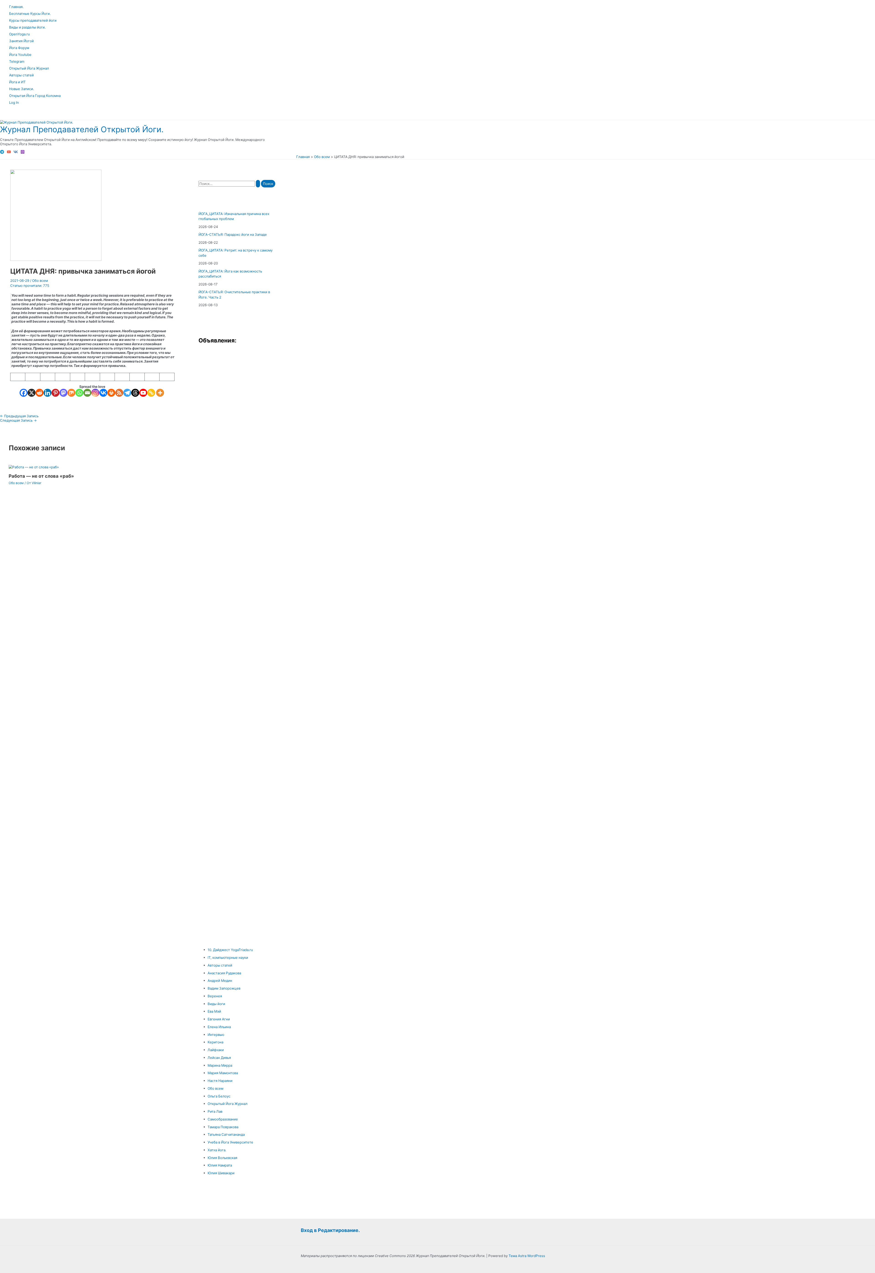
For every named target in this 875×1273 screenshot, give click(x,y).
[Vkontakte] (103, 393)
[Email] (87, 393)
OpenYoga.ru (19, 34)
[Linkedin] (47, 393)
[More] (160, 393)
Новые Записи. (21, 89)
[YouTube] (9, 152)
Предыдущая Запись (19, 416)
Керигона (215, 1042)
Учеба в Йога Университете (230, 1142)
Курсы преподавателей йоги (33, 20)
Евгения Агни (219, 1019)
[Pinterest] (55, 393)
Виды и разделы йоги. (27, 27)
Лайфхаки (216, 1050)
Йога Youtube (20, 54)
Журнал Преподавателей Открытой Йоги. (82, 129)
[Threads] (135, 393)
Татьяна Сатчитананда (226, 1134)
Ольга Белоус (219, 1096)
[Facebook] (24, 393)
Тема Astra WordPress (527, 1256)
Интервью (216, 1034)
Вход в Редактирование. (330, 1230)
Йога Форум (19, 48)
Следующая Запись (18, 420)
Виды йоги (216, 1004)
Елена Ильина (219, 1027)
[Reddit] (40, 393)
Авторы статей (21, 75)
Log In (14, 102)
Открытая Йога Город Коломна (35, 95)
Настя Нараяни (220, 1081)
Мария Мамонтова (223, 1073)
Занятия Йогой (21, 41)
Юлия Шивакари (221, 1173)
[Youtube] (143, 393)
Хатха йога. (217, 1150)
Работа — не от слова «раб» (41, 476)
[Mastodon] (63, 393)
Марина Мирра (220, 1065)
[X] (32, 393)
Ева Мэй (214, 1011)
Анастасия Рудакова (224, 973)
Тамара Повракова (223, 1127)
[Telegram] (2, 152)
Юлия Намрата (220, 1165)
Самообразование (223, 1119)
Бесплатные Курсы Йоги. (30, 13)
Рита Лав (215, 1111)
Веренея (215, 996)
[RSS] (119, 393)
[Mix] (71, 393)
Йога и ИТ (17, 82)
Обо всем (40, 280)
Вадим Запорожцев (224, 988)
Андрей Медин (220, 980)
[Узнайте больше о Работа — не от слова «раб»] (34, 467)
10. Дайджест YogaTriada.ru (230, 950)
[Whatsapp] (79, 393)
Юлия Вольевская (222, 1158)
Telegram (16, 61)
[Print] (111, 393)
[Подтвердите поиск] (258, 183)
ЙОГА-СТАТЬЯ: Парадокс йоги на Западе (232, 234)
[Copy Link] (151, 393)
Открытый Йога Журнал (29, 68)
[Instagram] (23, 152)
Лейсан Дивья (219, 1057)
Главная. (16, 7)
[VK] (16, 152)
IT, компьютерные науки (228, 957)
